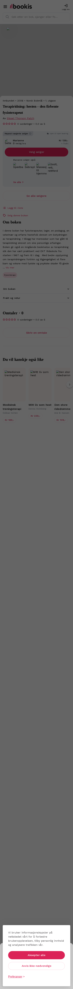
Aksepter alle (36, 955)
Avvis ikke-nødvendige (36, 965)
